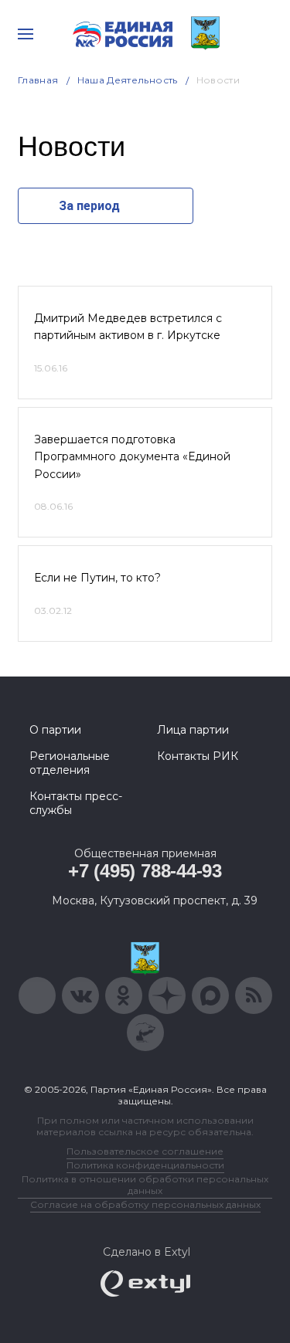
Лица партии (193, 730)
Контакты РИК (197, 756)
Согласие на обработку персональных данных (145, 1204)
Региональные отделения (69, 763)
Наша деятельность (127, 80)
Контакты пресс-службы (75, 803)
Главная (38, 80)
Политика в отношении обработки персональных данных (145, 1184)
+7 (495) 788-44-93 (145, 870)
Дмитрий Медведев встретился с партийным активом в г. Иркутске (128, 326)
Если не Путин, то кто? (97, 578)
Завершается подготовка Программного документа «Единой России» (132, 456)
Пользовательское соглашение (145, 1151)
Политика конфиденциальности (145, 1165)
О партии (55, 730)
